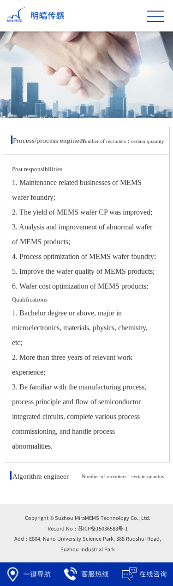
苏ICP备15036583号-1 (103, 528)
